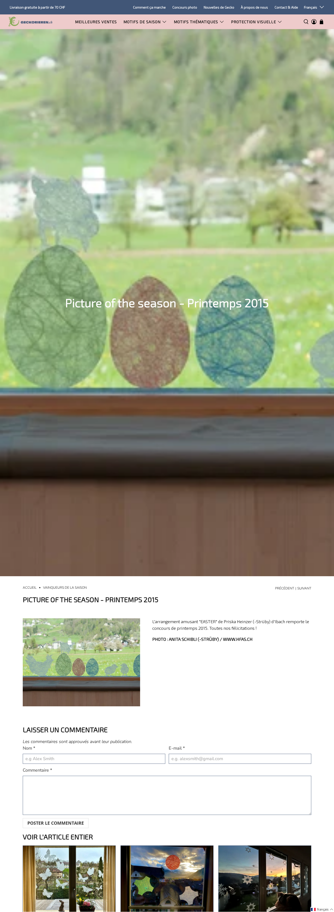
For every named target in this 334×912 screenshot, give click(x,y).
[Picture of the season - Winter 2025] (265, 879)
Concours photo (184, 7)
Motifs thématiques (196, 21)
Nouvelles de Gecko (219, 7)
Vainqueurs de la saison (65, 587)
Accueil (29, 587)
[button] (322, 909)
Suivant (304, 588)
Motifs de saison (142, 21)
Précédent (284, 588)
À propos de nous (254, 7)
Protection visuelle (253, 21)
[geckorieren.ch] (30, 22)
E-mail (177, 748)
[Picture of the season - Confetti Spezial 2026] (167, 879)
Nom (29, 748)
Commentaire (37, 770)
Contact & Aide (286, 7)
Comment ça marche (149, 7)
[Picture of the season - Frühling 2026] (69, 879)
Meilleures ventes (96, 21)
